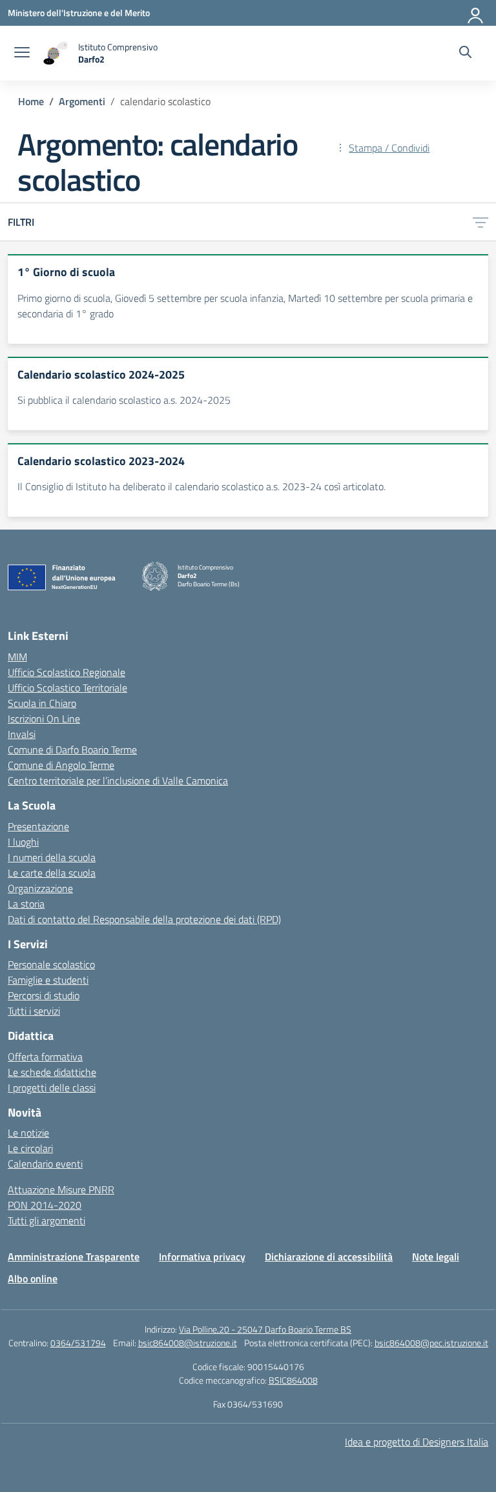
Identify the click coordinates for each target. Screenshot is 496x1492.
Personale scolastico (51, 964)
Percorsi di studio (43, 995)
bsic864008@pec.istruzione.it (431, 1342)
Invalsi (22, 734)
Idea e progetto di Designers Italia (416, 1441)
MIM (17, 656)
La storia (26, 903)
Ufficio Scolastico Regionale (66, 672)
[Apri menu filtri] (480, 222)
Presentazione (38, 826)
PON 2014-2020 (44, 1205)
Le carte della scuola (52, 872)
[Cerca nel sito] (465, 53)
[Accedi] (476, 13)
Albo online (32, 1278)
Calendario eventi (45, 1163)
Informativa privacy (202, 1256)
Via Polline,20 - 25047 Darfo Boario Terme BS (265, 1329)
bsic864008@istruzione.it (187, 1342)
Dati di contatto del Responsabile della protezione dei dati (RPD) (144, 919)
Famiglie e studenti (48, 980)
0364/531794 (78, 1342)
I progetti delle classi (52, 1087)
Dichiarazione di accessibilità (329, 1256)
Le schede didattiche (52, 1072)
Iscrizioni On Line (44, 718)
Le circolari (30, 1148)
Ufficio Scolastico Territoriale (67, 687)
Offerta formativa (45, 1056)
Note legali (435, 1256)
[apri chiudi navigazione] (22, 53)
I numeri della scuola (52, 857)
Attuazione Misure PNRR (61, 1189)
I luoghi (23, 842)
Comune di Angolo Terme (61, 765)
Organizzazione (40, 888)
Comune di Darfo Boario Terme (72, 749)
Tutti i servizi (34, 1011)
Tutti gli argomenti (46, 1220)
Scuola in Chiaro (42, 703)
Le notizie (28, 1132)
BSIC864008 (293, 1380)
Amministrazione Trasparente (74, 1256)
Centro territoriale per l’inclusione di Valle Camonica (118, 780)
